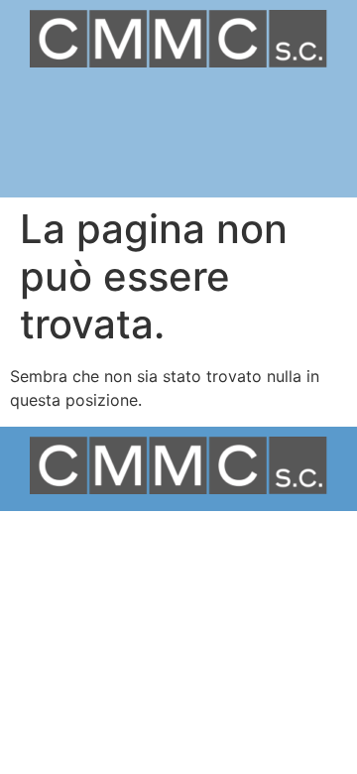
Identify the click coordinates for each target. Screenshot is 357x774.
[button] (178, 112)
